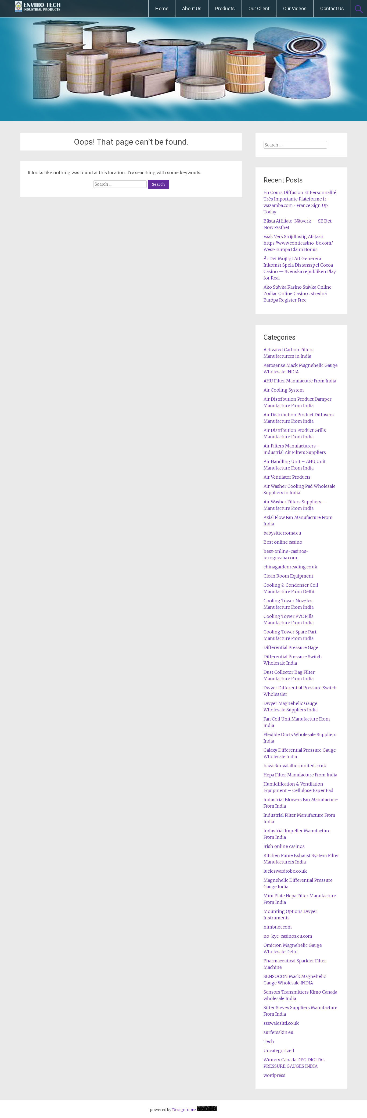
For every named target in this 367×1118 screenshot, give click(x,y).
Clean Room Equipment (288, 576)
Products (225, 8)
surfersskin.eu (278, 1032)
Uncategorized (279, 1050)
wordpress (274, 1075)
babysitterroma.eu (282, 533)
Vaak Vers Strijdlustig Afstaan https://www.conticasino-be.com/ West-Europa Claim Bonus (298, 243)
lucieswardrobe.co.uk (285, 871)
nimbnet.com (278, 927)
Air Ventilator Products (287, 477)
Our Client (259, 8)
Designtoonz (184, 1109)
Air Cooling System (284, 390)
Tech (269, 1041)
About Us (192, 8)
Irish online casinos (284, 846)
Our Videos (295, 8)
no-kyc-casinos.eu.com (288, 936)
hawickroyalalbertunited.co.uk (295, 765)
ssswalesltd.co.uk (281, 1023)
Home (161, 8)
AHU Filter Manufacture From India (300, 381)
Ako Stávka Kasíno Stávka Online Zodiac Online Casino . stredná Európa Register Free (298, 293)
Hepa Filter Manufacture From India (300, 774)
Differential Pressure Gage (291, 647)
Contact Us (332, 8)
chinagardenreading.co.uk (290, 566)
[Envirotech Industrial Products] (37, 8)
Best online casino (283, 542)
